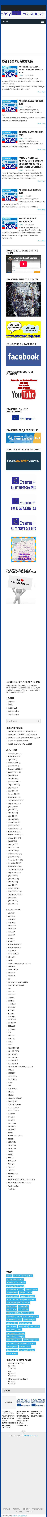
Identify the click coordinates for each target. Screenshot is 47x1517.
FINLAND (11, 991)
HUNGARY (12, 1020)
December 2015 (13, 891)
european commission (27, 1299)
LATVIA (11, 1070)
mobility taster (33, 1316)
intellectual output (13, 1303)
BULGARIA (12, 926)
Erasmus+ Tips (13, 969)
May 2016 (11, 882)
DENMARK (12, 951)
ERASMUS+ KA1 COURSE (16, 1283)
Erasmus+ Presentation (33, 1509)
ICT (9, 1032)
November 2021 (14, 753)
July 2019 (11, 788)
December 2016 (13, 860)
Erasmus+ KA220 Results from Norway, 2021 (24, 738)
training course (12, 1350)
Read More (41, 92)
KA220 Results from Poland (18, 741)
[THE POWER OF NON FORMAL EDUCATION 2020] (38, 1402)
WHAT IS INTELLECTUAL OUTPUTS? (21, 1180)
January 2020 (13, 781)
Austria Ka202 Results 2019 (31, 102)
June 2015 (12, 901)
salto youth (11, 1343)
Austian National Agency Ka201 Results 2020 (31, 70)
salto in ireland (12, 1323)
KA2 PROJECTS (13, 1057)
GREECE (11, 1010)
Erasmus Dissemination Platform (19, 963)
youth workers (12, 1353)
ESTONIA (11, 973)
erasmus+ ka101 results (15, 1286)
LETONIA (11, 1073)
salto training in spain (31, 1340)
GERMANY (12, 1004)
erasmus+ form (27, 1276)
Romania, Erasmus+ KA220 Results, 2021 (22, 731)
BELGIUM (11, 919)
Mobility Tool (12, 1101)
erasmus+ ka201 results (15, 1289)
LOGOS (10, 1082)
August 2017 (12, 838)
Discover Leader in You (16, 1363)
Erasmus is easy (30, 1436)
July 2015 (11, 897)
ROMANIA (12, 1126)
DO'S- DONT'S (13, 954)
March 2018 (12, 819)
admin (21, 76)
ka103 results (12, 1309)
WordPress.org (13, 714)
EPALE (10, 960)
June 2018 (12, 810)
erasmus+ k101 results (15, 1279)
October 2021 (13, 756)
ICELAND (11, 1026)
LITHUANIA (12, 1076)
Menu (5, 22)
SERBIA (11, 1139)
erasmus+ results (31, 1289)
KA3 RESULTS (13, 1064)
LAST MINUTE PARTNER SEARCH (20, 1067)
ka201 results (23, 1309)
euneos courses (12, 1299)
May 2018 (11, 813)
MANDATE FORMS (15, 1098)
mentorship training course (16, 1316)
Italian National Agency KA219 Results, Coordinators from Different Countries (31, 162)
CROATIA (11, 932)
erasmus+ (16, 1276)
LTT (9, 1086)
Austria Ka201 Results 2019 (31, 133)
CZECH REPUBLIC (14, 944)
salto (19, 1320)
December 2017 (13, 828)
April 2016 (12, 885)
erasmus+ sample (26, 1293)
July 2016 (11, 876)
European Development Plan (18, 982)
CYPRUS (11, 938)
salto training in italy (14, 1340)
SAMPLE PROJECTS (15, 1136)
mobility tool (11, 1320)
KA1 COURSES (13, 1051)
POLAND (11, 1117)
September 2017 (14, 835)
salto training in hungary (15, 1336)
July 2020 (11, 775)
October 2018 (13, 797)
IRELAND (11, 1035)
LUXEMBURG (13, 1089)
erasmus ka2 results (27, 1296)
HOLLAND (12, 1017)
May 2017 (11, 847)
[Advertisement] (24, 38)
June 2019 (12, 791)
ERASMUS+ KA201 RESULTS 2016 (27, 220)
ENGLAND (12, 957)
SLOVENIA (12, 1145)
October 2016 (13, 866)
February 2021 (13, 763)
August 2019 (12, 785)
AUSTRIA (11, 913)
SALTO (10, 1133)
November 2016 (14, 863)
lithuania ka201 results (15, 1313)
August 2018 (12, 803)
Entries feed (12, 708)
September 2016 (14, 869)
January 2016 (13, 888)
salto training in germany (16, 1333)
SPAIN (10, 1151)
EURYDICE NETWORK (16, 985)
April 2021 (12, 759)
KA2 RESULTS (13, 1060)
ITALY (10, 1042)
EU (9, 979)
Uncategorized (13, 1173)
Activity (16, 1509)
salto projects (23, 1326)
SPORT (10, 1158)
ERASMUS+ (12, 966)
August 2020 (12, 772)
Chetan (14, 1515)
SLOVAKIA (12, 1142)
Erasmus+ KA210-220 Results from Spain (22, 735)
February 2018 (13, 822)
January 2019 (13, 794)
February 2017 (13, 854)
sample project (12, 1347)
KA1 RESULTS (13, 1054)
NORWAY (11, 1114)
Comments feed (13, 711)
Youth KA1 (12, 1189)
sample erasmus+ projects (26, 1343)
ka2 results (26, 1303)
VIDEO (10, 1176)
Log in (10, 705)
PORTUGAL (12, 1123)
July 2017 (11, 841)
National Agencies (14, 1104)
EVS (9, 988)
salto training (34, 1326)
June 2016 (12, 879)
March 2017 (12, 850)
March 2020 (12, 778)
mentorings (29, 1313)
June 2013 (12, 904)
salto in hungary (29, 1320)
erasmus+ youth (12, 1296)
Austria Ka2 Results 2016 (30, 191)
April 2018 (12, 816)
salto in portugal (25, 1323)
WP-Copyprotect (22, 1515)
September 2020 (14, 769)
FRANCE (11, 998)
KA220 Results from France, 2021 (20, 744)
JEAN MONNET (13, 1048)
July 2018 (11, 807)
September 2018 (14, 800)
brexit (9, 1276)
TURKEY (11, 1167)
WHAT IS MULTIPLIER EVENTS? (19, 1183)
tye (21, 1350)
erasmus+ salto (12, 1293)
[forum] (6, 1509)
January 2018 (13, 825)
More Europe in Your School (18, 1379)
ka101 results (12, 1306)
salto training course (14, 1330)
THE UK (11, 1164)
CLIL (10, 1371)
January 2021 (13, 766)
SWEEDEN (12, 1161)
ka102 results (23, 1306)
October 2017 (13, 832)
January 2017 (13, 857)
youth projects (29, 1350)
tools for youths (25, 1347)
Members (29, 1512)
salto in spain (11, 1326)
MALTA (10, 1092)
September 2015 (14, 894)
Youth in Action (13, 1186)
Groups (19, 1512)
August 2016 (12, 872)
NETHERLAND (13, 1107)
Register (11, 702)
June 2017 (12, 844)
